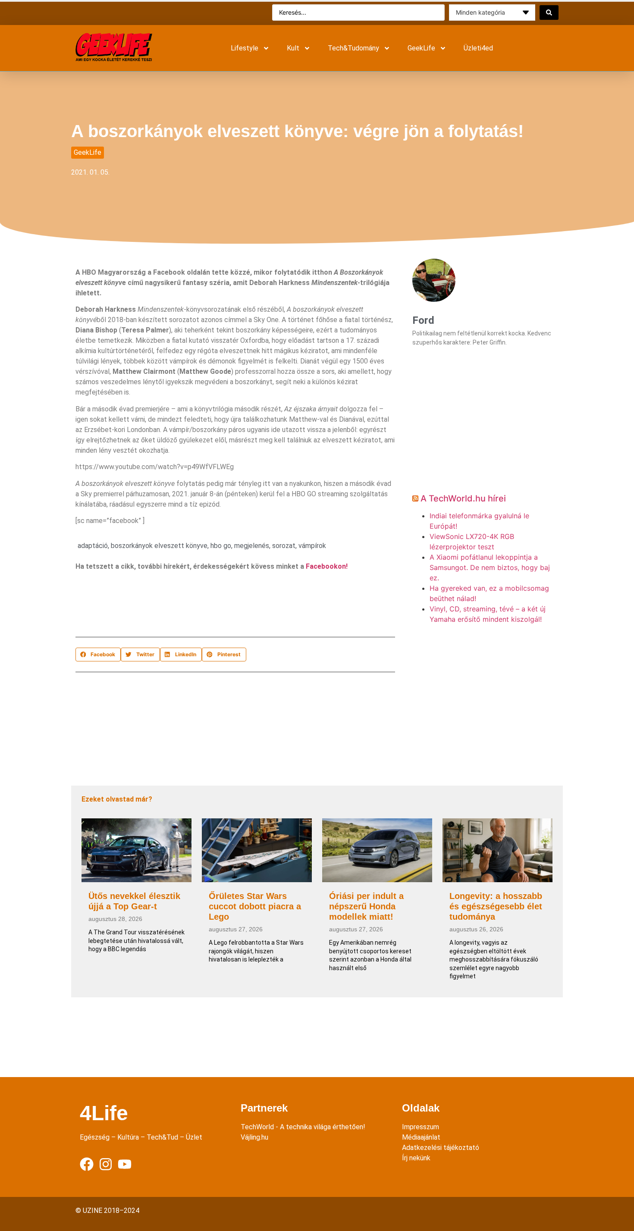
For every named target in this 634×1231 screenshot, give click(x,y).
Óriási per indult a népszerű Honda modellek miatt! (366, 906)
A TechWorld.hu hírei (463, 498)
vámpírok (312, 546)
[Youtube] (125, 1164)
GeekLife (421, 48)
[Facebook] (87, 1164)
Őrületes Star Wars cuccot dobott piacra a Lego (255, 906)
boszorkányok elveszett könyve (159, 546)
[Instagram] (106, 1164)
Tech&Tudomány (353, 48)
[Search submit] (549, 12)
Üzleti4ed (478, 48)
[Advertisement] (232, 606)
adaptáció (93, 546)
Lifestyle (244, 48)
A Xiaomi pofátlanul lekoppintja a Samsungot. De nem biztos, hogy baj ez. (490, 567)
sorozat (283, 546)
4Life (104, 1113)
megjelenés (251, 546)
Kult (293, 48)
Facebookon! (327, 566)
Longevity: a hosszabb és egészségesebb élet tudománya (495, 906)
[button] (98, 654)
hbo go (220, 546)
